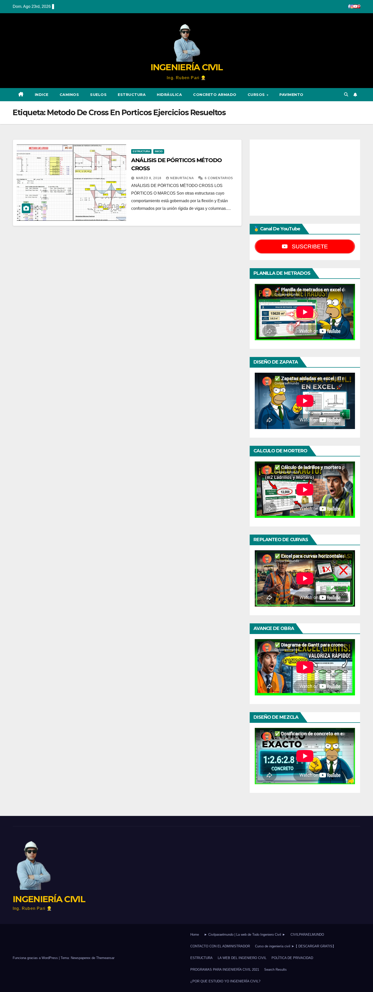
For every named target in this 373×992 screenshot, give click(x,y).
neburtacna (182, 178)
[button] (346, 94)
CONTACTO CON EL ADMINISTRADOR (220, 946)
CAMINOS (69, 94)
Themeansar (105, 958)
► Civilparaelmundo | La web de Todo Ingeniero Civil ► (244, 934)
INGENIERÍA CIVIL (186, 67)
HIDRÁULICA (169, 94)
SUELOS (98, 94)
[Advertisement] (305, 177)
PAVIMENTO (291, 94)
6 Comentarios (219, 178)
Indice (41, 94)
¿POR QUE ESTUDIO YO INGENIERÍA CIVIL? (225, 981)
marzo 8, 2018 (149, 178)
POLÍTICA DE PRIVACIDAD (292, 958)
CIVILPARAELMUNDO (307, 934)
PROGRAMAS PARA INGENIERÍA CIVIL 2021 (224, 969)
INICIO (159, 151)
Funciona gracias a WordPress (36, 958)
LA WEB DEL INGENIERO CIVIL (242, 958)
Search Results (275, 969)
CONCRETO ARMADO (214, 94)
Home (194, 934)
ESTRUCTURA (132, 94)
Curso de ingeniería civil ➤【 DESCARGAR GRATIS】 (295, 946)
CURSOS (257, 94)
